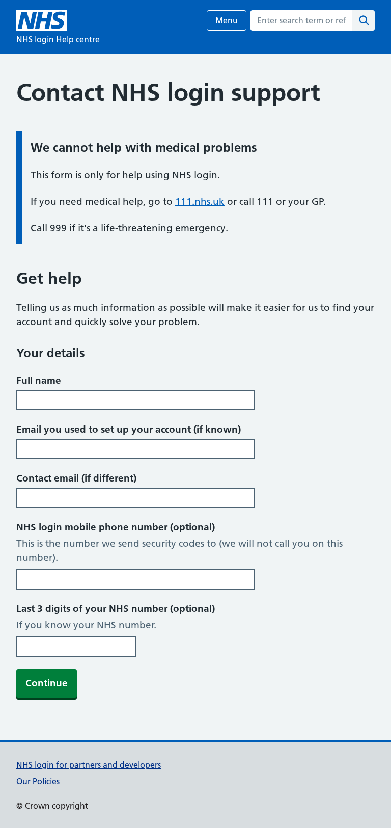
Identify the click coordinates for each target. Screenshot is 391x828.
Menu (226, 20)
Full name (38, 380)
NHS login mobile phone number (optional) (115, 527)
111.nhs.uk (200, 201)
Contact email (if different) (76, 478)
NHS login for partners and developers (88, 765)
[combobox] (301, 20)
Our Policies (38, 781)
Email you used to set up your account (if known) (128, 429)
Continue (46, 683)
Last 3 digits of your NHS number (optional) (115, 609)
